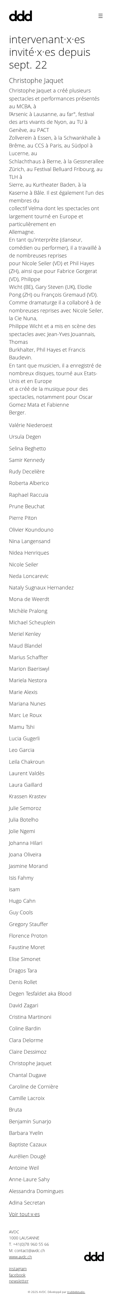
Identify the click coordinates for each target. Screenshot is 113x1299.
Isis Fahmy (21, 878)
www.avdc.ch (20, 1257)
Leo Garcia (21, 750)
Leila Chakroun (27, 762)
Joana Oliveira (25, 855)
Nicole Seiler (23, 565)
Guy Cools (21, 912)
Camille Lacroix (27, 1098)
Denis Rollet (23, 982)
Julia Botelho (24, 820)
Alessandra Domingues (36, 1191)
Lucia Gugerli (24, 738)
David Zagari (23, 1005)
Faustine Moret (27, 947)
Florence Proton (28, 936)
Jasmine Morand (28, 866)
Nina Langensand (29, 541)
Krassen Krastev (27, 796)
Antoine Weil (24, 1168)
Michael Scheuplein (32, 622)
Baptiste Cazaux (28, 1144)
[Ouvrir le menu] (100, 15)
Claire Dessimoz (27, 1052)
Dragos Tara (23, 971)
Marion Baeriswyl (29, 669)
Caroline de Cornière (33, 1087)
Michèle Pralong (28, 611)
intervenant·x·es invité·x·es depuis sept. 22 (49, 52)
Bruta (15, 1110)
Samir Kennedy (27, 460)
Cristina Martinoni (30, 1017)
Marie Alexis (23, 692)
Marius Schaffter (28, 657)
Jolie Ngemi (22, 831)
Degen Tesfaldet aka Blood (40, 994)
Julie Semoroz (25, 808)
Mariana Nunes (27, 704)
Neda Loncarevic (29, 576)
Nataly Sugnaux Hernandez (41, 588)
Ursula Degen (25, 437)
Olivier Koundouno (31, 530)
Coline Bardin (25, 1028)
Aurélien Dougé (27, 1156)
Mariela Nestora (28, 680)
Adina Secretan (27, 1203)
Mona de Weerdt (29, 599)
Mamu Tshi (21, 727)
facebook (17, 1275)
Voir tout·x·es (24, 1214)
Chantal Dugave (27, 1075)
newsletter (18, 1281)
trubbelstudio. (76, 1292)
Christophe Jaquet (30, 1063)
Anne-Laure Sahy (29, 1179)
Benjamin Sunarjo (30, 1121)
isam (14, 889)
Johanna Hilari (25, 843)
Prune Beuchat (27, 506)
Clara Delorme (26, 1040)
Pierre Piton (23, 518)
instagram (18, 1268)
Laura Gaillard (25, 785)
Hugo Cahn (22, 901)
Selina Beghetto (27, 448)
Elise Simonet (25, 959)
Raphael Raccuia (28, 495)
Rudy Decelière (27, 472)
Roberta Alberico (29, 483)
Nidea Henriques (29, 553)
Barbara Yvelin (26, 1133)
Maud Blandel (25, 646)
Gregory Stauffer (28, 924)
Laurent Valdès (26, 773)
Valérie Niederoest (30, 425)
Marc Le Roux (25, 715)
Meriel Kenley (25, 634)
